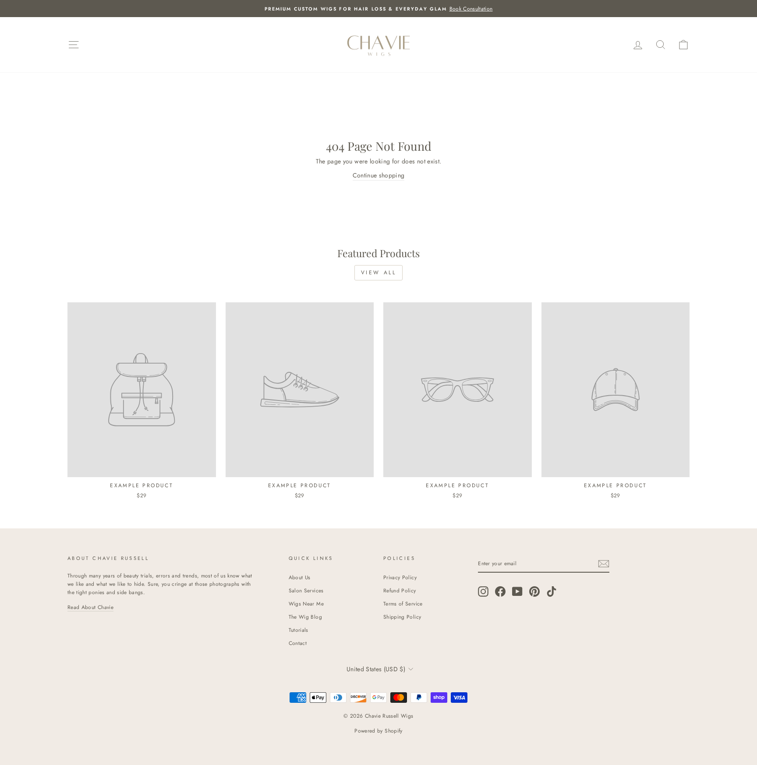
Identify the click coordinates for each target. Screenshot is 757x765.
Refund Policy (399, 590)
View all (378, 272)
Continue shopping (379, 175)
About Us (300, 577)
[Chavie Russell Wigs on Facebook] (500, 591)
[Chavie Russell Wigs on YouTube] (517, 591)
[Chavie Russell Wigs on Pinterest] (534, 591)
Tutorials (298, 630)
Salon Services (306, 590)
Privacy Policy (400, 577)
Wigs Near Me (306, 603)
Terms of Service (403, 603)
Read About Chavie (90, 607)
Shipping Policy (402, 616)
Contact (298, 643)
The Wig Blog (305, 616)
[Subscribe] (603, 563)
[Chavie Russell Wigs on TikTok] (551, 591)
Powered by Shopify (378, 731)
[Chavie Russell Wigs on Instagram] (483, 591)
